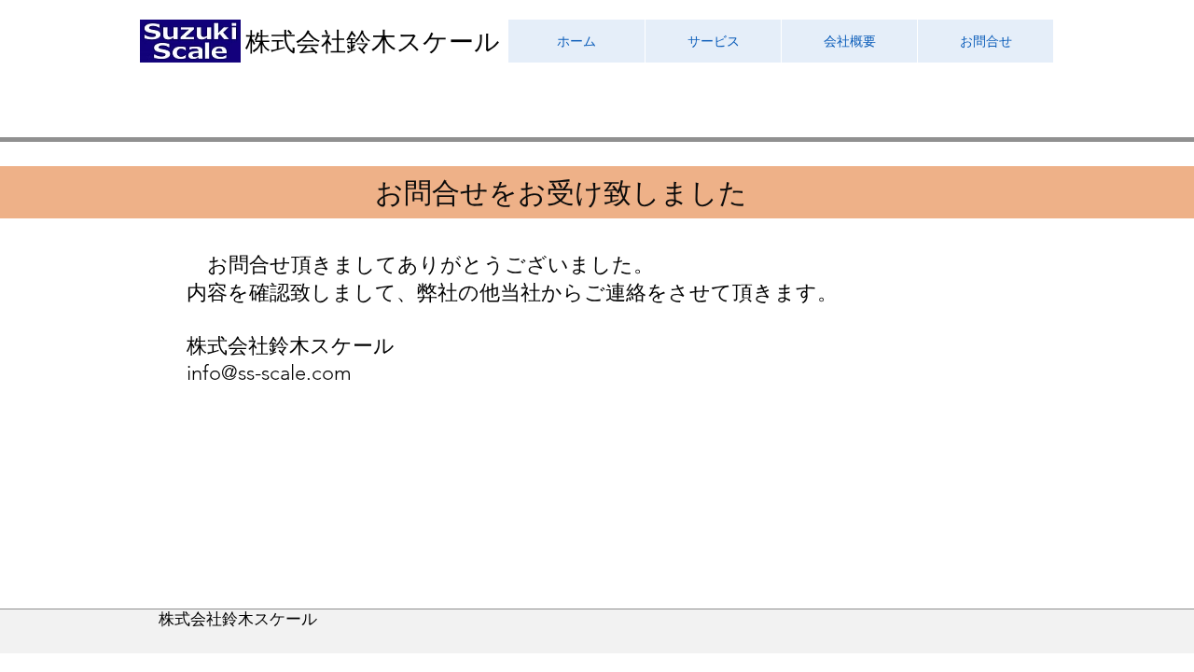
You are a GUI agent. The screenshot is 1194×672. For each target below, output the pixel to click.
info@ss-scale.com (269, 372)
